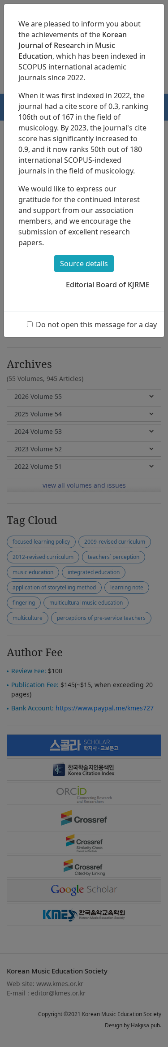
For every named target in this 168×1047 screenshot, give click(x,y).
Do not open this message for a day (96, 324)
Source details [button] (84, 263)
